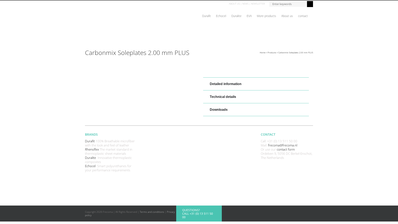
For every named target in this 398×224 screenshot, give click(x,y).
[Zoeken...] (288, 3)
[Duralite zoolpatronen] (142, 71)
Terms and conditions (152, 212)
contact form (286, 149)
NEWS (245, 3)
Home (263, 52)
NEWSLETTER (258, 3)
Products (272, 52)
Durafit (90, 141)
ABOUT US (234, 3)
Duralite (91, 158)
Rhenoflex (92, 149)
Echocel (90, 166)
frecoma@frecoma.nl (282, 145)
